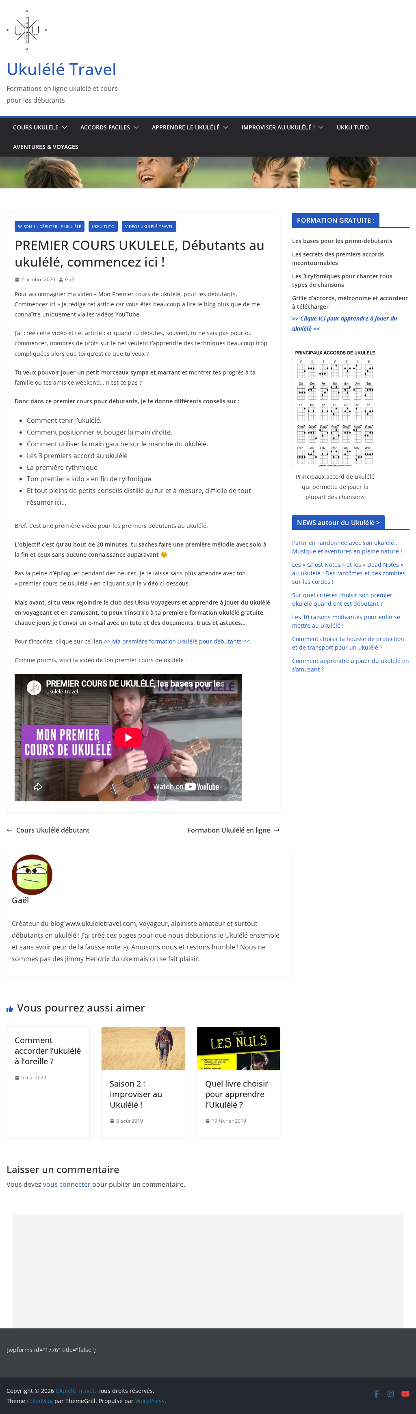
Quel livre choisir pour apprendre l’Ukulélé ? (236, 1094)
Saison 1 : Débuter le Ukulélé (49, 226)
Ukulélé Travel (61, 69)
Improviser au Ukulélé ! (278, 127)
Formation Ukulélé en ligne (228, 830)
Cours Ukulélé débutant (52, 830)
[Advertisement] (208, 1271)
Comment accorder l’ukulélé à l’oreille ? (48, 1051)
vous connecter (67, 1184)
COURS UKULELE (35, 127)
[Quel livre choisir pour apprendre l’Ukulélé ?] (238, 1032)
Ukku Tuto (353, 127)
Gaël (70, 279)
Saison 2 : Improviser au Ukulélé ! (136, 1094)
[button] (62, 127)
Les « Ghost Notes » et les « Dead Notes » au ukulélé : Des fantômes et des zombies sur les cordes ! (348, 573)
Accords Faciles (105, 127)
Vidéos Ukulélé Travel (149, 226)
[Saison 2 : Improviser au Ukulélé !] (143, 1032)
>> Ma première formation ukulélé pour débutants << (177, 641)
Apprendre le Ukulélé (186, 127)
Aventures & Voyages (45, 147)
